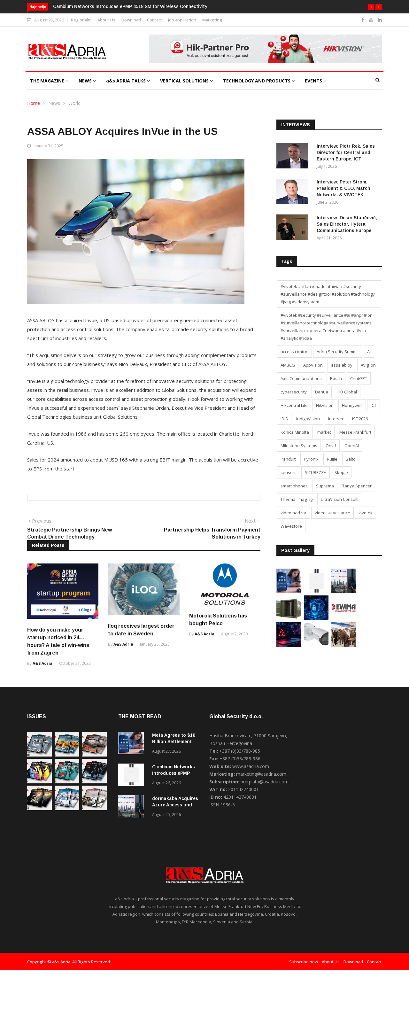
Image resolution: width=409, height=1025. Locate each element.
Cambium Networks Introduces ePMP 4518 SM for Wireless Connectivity (130, 6)
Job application (182, 20)
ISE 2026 (360, 419)
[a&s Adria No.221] (94, 755)
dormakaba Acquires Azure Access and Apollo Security (175, 805)
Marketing (212, 20)
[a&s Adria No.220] (39, 782)
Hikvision (325, 405)
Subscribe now (303, 962)
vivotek (366, 513)
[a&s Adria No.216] (67, 808)
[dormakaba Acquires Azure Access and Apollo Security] (343, 591)
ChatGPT (358, 378)
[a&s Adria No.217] (39, 808)
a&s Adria (42, 663)
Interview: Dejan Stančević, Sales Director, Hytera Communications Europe (347, 224)
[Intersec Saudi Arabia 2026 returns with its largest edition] (343, 645)
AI (369, 351)
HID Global (346, 392)
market (324, 432)
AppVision (313, 365)
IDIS (284, 419)
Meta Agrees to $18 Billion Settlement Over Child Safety (173, 741)
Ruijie (332, 459)
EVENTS (314, 81)
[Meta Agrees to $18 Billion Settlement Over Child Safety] (288, 591)
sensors (289, 472)
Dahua (321, 392)
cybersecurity (294, 392)
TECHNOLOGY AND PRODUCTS (257, 81)
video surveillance (332, 513)
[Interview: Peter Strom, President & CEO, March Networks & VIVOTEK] (294, 192)
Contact (154, 20)
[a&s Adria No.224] (39, 755)
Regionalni (81, 20)
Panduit (288, 459)
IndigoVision (308, 419)
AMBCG (288, 365)
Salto (351, 459)
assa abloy (341, 365)
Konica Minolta (295, 432)
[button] (371, 7)
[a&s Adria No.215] (94, 808)
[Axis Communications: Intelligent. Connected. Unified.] (316, 645)
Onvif (331, 445)
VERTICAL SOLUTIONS (185, 81)
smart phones (294, 486)
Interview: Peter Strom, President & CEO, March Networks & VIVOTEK (343, 188)
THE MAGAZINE (48, 81)
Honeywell (352, 405)
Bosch (336, 378)
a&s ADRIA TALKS (126, 81)
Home (33, 103)
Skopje (341, 472)
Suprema (325, 486)
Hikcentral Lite (294, 405)
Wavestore (291, 526)
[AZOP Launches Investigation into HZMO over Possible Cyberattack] (288, 645)
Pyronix (311, 459)
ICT (373, 405)
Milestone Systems (299, 445)
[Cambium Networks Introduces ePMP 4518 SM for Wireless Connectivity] (316, 591)
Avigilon (368, 365)
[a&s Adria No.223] (67, 755)
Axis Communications (301, 378)
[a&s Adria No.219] (67, 782)
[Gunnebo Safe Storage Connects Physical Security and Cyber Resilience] (288, 618)
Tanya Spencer (357, 486)
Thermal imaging (297, 499)
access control (294, 351)
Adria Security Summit (338, 351)
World (74, 103)
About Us (106, 20)
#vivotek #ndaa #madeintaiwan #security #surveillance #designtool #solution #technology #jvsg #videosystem (328, 294)
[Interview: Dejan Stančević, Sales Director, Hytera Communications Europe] (294, 228)
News (54, 103)
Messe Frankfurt (355, 432)
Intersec (336, 419)
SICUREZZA (315, 472)
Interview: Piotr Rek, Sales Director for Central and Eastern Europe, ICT (346, 152)
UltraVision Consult (339, 499)
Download (131, 20)
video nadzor (293, 513)
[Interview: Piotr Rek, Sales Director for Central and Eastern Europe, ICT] (294, 157)
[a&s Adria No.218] (94, 782)
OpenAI (351, 445)
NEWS (86, 81)
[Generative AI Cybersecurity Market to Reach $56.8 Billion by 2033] (316, 618)
